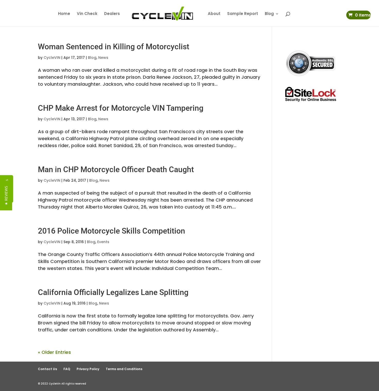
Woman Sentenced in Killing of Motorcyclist (113, 46)
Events (103, 241)
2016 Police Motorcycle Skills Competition (111, 230)
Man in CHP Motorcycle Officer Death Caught (116, 169)
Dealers (112, 14)
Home (64, 14)
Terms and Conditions (124, 369)
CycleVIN (52, 57)
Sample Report (242, 14)
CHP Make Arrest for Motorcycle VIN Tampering (120, 108)
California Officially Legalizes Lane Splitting (113, 292)
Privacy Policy (88, 369)
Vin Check (87, 14)
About (214, 14)
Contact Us (47, 369)
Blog (269, 14)
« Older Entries (54, 352)
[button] (6, 195)
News (103, 57)
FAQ (66, 369)
